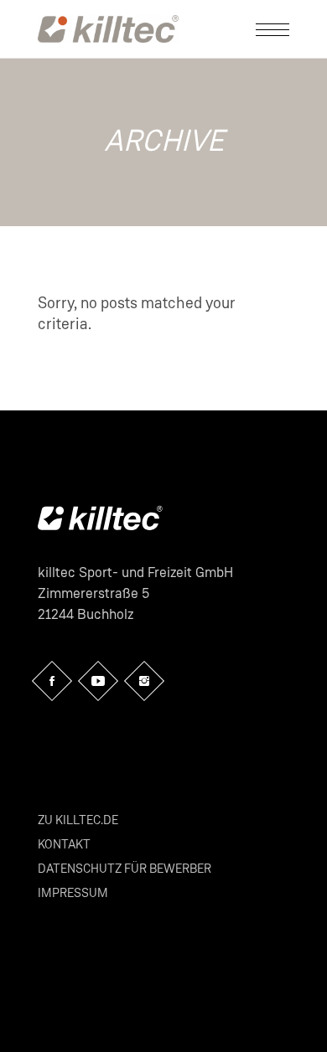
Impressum (73, 893)
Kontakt (64, 844)
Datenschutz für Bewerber (124, 869)
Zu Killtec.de (78, 820)
